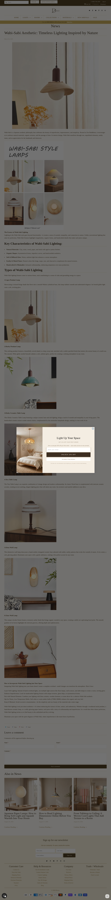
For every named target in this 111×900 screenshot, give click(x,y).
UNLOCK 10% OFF (68, 454)
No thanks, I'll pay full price (68, 459)
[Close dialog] (93, 428)
